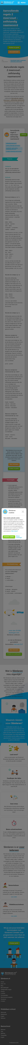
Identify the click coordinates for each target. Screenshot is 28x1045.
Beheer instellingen (19, 536)
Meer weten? (14, 531)
